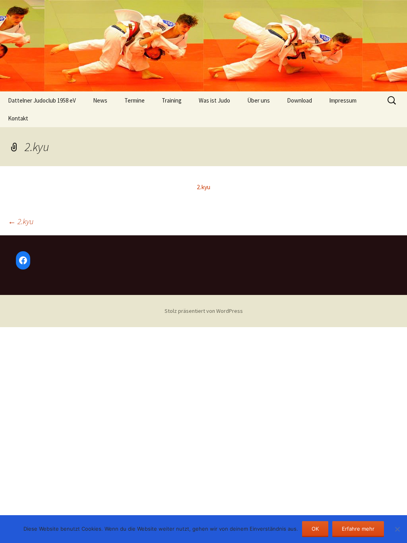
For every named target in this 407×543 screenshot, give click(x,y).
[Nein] (397, 529)
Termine (134, 100)
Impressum (343, 100)
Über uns (258, 100)
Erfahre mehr (358, 529)
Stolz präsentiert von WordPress (204, 310)
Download (299, 100)
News (100, 100)
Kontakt (18, 118)
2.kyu (203, 187)
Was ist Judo (214, 100)
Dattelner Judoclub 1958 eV (42, 100)
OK (315, 529)
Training (172, 100)
